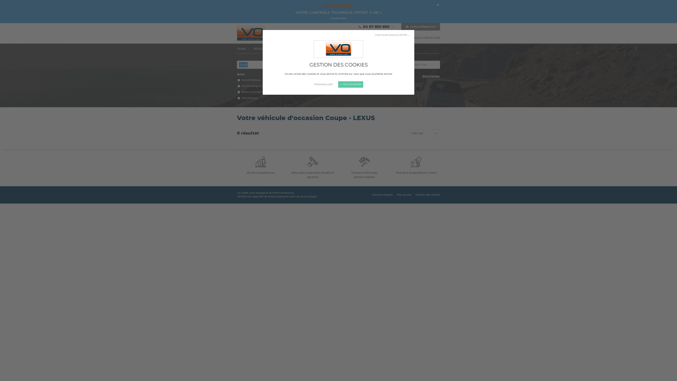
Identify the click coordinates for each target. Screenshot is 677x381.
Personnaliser (323, 84)
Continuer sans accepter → (392, 35)
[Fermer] (338, 190)
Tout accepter (351, 84)
